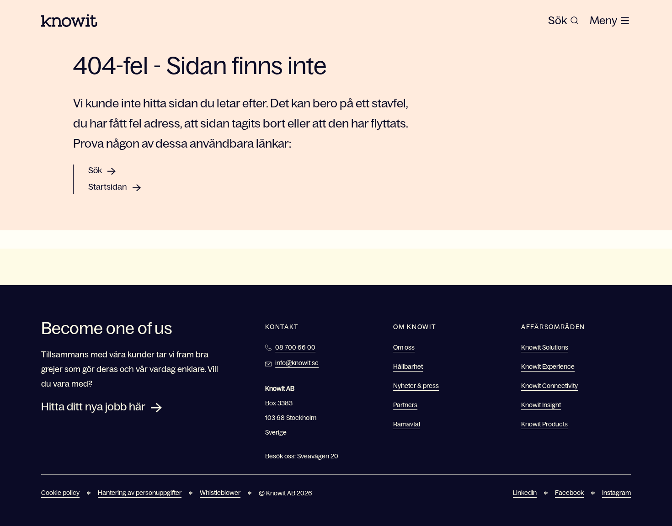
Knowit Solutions (544, 347)
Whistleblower (220, 492)
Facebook (569, 492)
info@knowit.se (297, 363)
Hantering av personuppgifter (139, 492)
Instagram (616, 492)
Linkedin (525, 492)
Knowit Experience (548, 366)
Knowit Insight (541, 405)
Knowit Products (544, 424)
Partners (405, 405)
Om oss (404, 347)
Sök (95, 170)
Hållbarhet (408, 366)
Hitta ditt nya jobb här (93, 406)
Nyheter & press (416, 385)
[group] (563, 21)
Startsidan (107, 186)
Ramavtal (406, 424)
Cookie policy (60, 492)
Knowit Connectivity (549, 385)
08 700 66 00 (295, 347)
